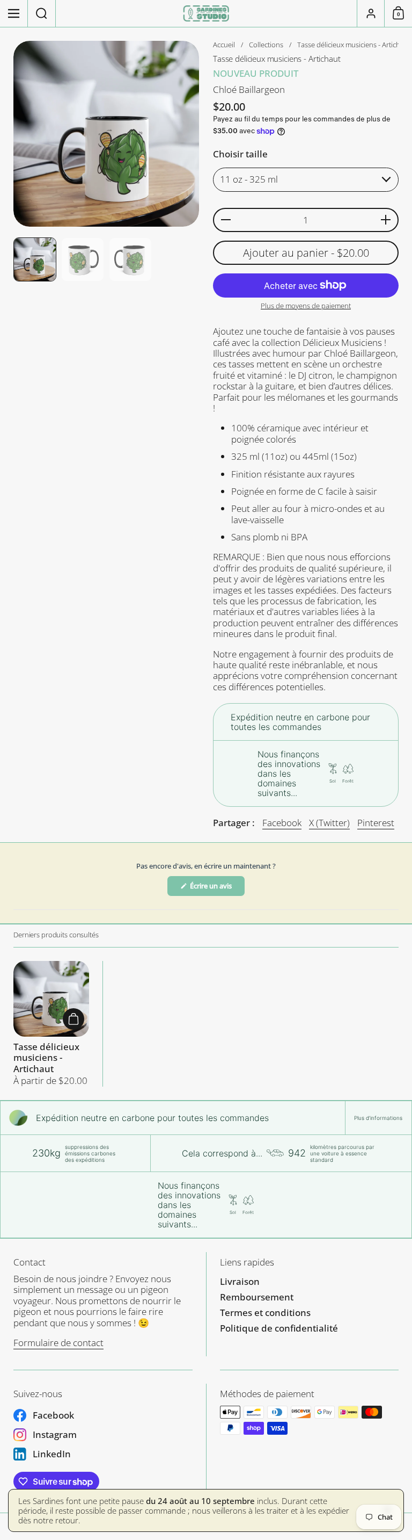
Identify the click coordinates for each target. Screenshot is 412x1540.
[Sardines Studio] (206, 13)
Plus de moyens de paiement (306, 306)
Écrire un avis (216, 888)
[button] (42, 13)
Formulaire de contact (58, 1342)
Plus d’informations (378, 1118)
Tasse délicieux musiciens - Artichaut (51, 1024)
